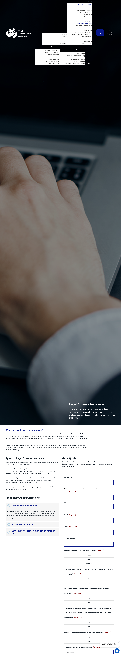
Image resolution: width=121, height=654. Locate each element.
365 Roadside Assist (54, 63)
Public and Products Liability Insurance (82, 34)
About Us (64, 34)
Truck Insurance (88, 41)
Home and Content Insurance (52, 52)
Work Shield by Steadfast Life (84, 43)
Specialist (79, 50)
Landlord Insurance (87, 21)
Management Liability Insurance (84, 25)
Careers (65, 36)
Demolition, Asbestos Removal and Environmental (76, 56)
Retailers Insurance (86, 36)
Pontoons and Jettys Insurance (77, 59)
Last (65, 511)
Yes (89, 579)
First (65, 502)
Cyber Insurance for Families (52, 50)
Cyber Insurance (88, 14)
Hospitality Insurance (86, 19)
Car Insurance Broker (54, 57)
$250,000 (89, 563)
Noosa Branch (63, 43)
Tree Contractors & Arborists (77, 61)
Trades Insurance (87, 39)
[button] (32, 505)
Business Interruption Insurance (84, 8)
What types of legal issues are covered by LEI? (33, 532)
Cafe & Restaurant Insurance (84, 10)
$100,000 (89, 559)
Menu (89, 1)
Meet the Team (63, 39)
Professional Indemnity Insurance (83, 32)
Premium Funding (87, 30)
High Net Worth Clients (53, 54)
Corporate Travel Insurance (85, 12)
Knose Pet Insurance (54, 59)
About (63, 31)
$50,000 (89, 555)
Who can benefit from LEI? (26, 505)
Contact (89, 63)
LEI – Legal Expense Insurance (83, 23)
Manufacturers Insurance (84, 28)
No (89, 583)
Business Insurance (83, 4)
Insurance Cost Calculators (52, 61)
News (65, 41)
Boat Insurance (81, 53)
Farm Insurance (88, 17)
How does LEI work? (22, 524)
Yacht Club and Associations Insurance (75, 63)
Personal (54, 47)
